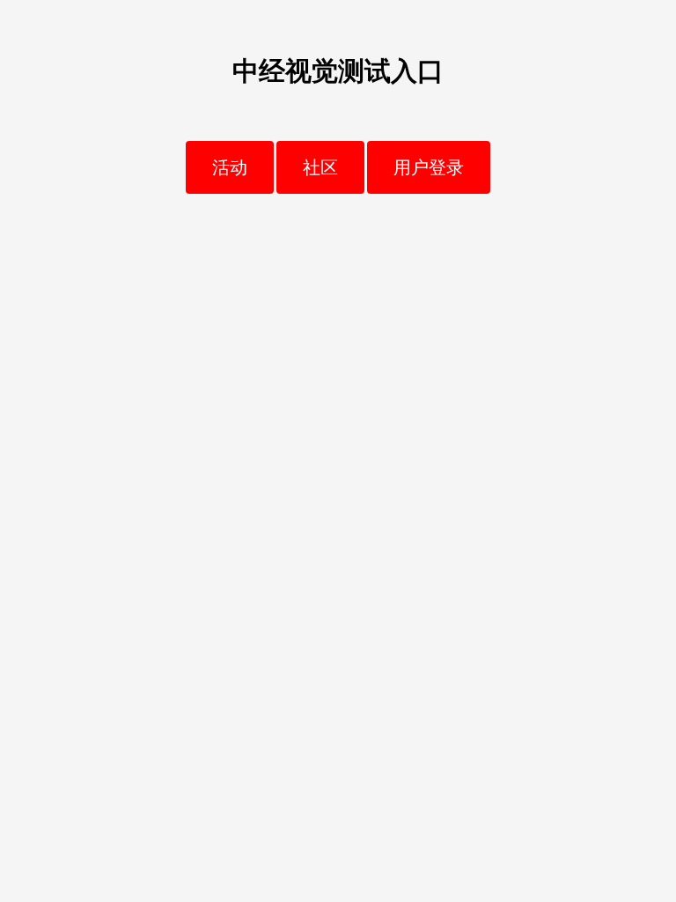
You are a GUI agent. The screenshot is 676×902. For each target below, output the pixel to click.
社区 (320, 167)
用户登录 (428, 167)
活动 (229, 167)
